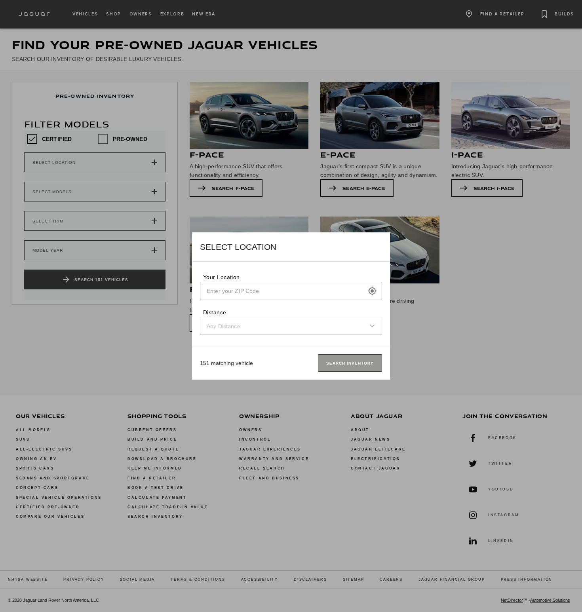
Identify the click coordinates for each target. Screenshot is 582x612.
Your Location (221, 277)
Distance (214, 312)
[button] (372, 291)
